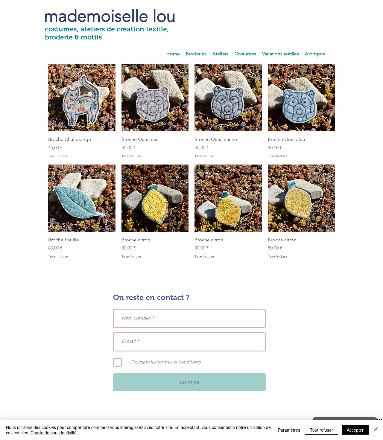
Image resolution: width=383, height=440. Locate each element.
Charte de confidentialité (54, 433)
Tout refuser (321, 430)
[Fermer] (375, 429)
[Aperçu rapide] (81, 98)
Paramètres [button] (289, 430)
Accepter (355, 430)
